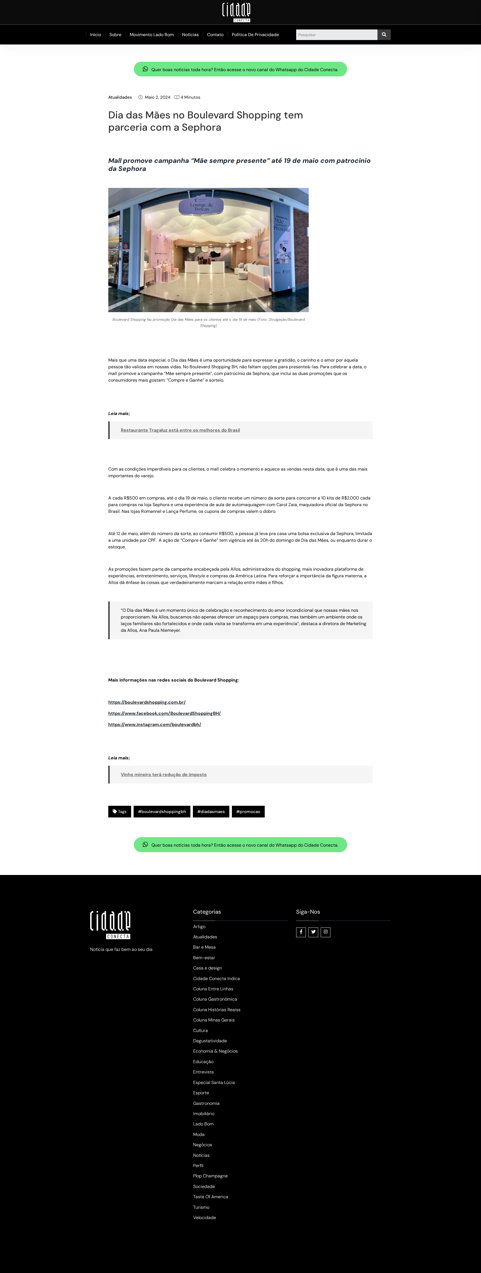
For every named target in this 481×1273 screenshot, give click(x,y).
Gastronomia (206, 1103)
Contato (215, 35)
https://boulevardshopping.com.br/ (147, 702)
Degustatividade (210, 1041)
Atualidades (120, 97)
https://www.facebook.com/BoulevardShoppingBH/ (164, 713)
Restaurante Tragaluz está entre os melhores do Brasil (180, 430)
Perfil (198, 1165)
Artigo (199, 926)
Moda (199, 1134)
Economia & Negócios (215, 1051)
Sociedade (204, 1186)
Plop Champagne (210, 1176)
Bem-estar (204, 958)
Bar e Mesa (204, 947)
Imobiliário (203, 1114)
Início (95, 35)
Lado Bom (203, 1124)
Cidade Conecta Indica (216, 978)
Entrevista (203, 1072)
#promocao (248, 811)
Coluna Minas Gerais (214, 1020)
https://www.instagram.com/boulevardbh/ (154, 724)
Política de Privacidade (255, 35)
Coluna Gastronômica (215, 999)
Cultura (200, 1030)
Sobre (115, 35)
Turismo (201, 1207)
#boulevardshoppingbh (162, 811)
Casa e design (207, 968)
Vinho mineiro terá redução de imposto (164, 774)
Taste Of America (210, 1197)
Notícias (190, 35)
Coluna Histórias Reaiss (216, 1010)
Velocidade (204, 1217)
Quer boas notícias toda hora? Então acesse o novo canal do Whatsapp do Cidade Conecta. (244, 70)
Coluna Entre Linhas (213, 989)
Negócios (202, 1145)
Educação (203, 1062)
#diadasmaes (211, 811)
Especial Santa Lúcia (214, 1082)
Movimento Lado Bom (152, 35)
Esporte (201, 1093)
